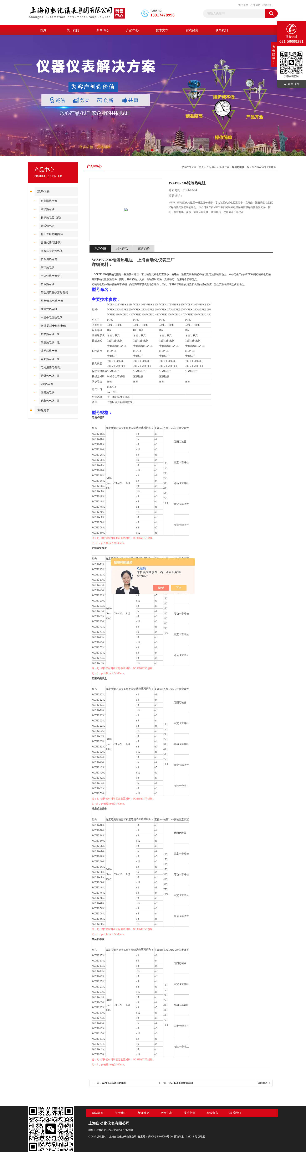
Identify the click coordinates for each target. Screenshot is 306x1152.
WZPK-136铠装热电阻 (180, 1083)
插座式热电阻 (49, 309)
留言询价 (144, 248)
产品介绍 (100, 248)
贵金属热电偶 (49, 259)
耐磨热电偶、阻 (50, 334)
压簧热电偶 (47, 392)
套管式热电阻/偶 (51, 242)
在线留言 (255, 5)
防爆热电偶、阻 (50, 375)
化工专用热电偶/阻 (52, 234)
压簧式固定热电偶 (51, 250)
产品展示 (211, 167)
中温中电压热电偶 (51, 317)
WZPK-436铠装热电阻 (114, 1083)
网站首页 (98, 1113)
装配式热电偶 (49, 350)
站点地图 (200, 1136)
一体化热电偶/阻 (51, 275)
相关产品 (122, 248)
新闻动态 (102, 30)
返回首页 (243, 5)
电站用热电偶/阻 (51, 367)
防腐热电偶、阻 (50, 342)
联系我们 (267, 5)
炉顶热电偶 (47, 267)
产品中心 (132, 30)
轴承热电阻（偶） (51, 217)
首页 (43, 30)
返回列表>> (264, 1083)
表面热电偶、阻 (50, 359)
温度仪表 (43, 191)
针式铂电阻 (47, 225)
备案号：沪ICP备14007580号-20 (155, 1136)
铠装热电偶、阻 (50, 400)
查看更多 (43, 410)
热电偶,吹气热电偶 (52, 300)
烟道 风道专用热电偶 (53, 325)
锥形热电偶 (47, 209)
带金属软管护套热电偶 (54, 292)
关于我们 (73, 30)
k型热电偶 (47, 384)
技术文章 (162, 30)
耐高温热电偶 (49, 200)
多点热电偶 (47, 284)
